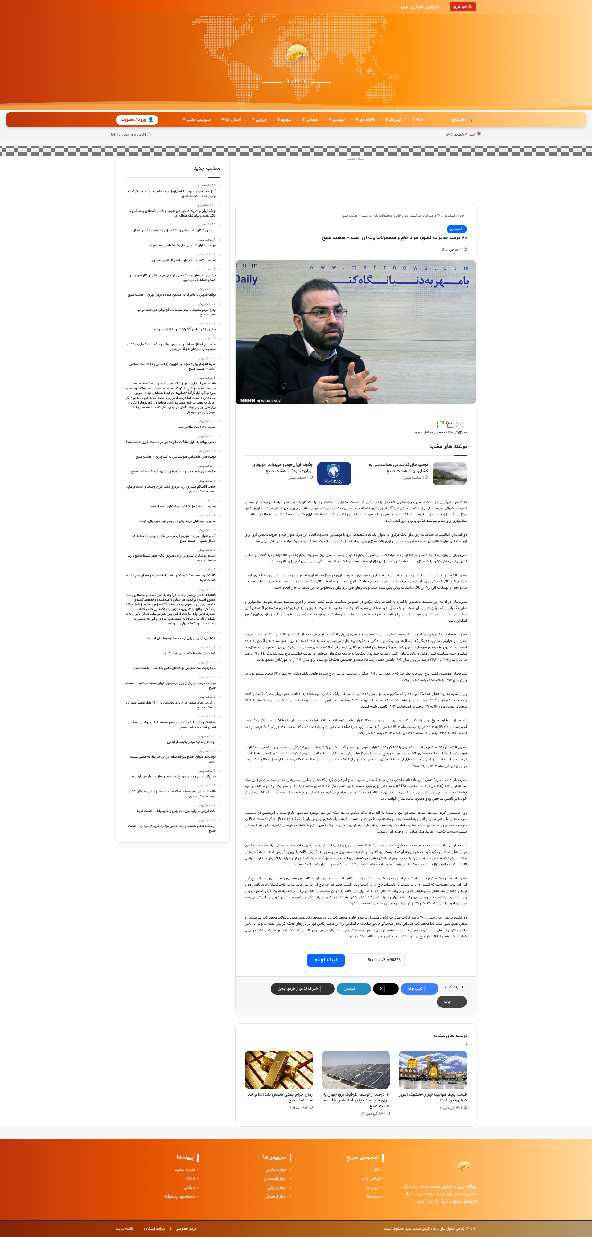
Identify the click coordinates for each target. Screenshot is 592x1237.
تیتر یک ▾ (393, 119)
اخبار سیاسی (276, 1170)
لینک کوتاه (326, 960)
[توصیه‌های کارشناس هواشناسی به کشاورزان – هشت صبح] (450, 473)
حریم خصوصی (186, 1228)
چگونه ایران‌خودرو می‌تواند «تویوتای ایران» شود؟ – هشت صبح (282, 468)
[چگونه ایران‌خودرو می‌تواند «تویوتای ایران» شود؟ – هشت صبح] (334, 473)
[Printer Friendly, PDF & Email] (450, 424)
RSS (191, 1179)
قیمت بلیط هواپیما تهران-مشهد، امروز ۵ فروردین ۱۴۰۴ (433, 1097)
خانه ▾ (418, 119)
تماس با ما (370, 1179)
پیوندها (373, 1197)
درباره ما (373, 1188)
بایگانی (189, 1188)
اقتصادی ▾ (365, 119)
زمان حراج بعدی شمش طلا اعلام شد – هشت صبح (280, 1097)
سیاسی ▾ (337, 119)
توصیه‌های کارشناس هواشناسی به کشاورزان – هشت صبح (398, 468)
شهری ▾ (284, 119)
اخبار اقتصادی (275, 1179)
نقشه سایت (185, 1170)
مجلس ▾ (310, 119)
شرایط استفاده (154, 1228)
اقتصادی (449, 215)
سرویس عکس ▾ (197, 119)
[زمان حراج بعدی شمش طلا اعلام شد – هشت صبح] (279, 1070)
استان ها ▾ (231, 119)
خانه (461, 215)
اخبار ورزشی (277, 1188)
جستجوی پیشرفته (179, 1197)
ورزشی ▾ (259, 119)
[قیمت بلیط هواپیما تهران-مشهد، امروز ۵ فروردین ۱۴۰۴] (433, 1070)
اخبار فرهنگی (276, 1197)
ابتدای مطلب (356, 158)
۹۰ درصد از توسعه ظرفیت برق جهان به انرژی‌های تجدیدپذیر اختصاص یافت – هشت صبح (356, 1100)
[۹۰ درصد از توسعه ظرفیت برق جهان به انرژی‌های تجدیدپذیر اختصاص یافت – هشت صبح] (356, 1070)
